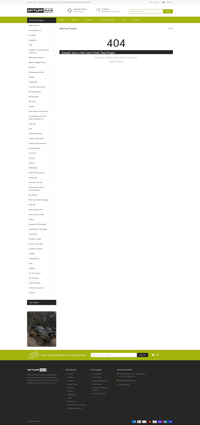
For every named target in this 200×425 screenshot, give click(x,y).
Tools (31, 263)
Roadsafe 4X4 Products (37, 224)
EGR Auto (32, 101)
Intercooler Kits (34, 148)
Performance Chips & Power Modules (36, 188)
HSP (30, 129)
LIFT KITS (32, 153)
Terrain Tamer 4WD (36, 244)
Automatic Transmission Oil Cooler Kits (39, 51)
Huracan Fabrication (36, 138)
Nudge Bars (33, 178)
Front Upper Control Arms (38, 111)
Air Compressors (35, 30)
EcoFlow (32, 77)
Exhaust (32, 106)
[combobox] (151, 11)
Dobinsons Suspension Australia (100, 389)
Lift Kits (70, 374)
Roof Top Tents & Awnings (38, 200)
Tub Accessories (35, 273)
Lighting (32, 158)
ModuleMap (33, 168)
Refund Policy (97, 377)
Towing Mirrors (34, 258)
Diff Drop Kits (34, 97)
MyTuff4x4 (36, 421)
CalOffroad (33, 82)
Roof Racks (33, 234)
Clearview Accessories (37, 87)
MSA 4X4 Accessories (37, 173)
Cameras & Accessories (37, 143)
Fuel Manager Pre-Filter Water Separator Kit (37, 117)
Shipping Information (99, 381)
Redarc (31, 219)
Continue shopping (116, 62)
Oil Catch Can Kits (35, 182)
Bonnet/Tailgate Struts (37, 62)
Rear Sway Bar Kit (35, 210)
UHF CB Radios (34, 283)
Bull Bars (32, 67)
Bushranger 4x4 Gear (36, 72)
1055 (69, 398)
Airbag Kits (33, 40)
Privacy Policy (97, 374)
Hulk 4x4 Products (35, 134)
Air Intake (32, 35)
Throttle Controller (35, 249)
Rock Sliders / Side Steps (38, 229)
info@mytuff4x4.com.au (127, 380)
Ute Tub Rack (34, 278)
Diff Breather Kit (35, 92)
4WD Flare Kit (34, 25)
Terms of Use (96, 384)
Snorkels (71, 381)
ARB (30, 45)
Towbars (32, 254)
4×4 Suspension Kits (99, 393)
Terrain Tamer (72, 384)
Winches (32, 293)
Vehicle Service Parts (36, 288)
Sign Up (142, 355)
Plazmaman (33, 195)
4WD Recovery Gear (36, 214)
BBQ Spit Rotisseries (36, 57)
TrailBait (32, 268)
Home (171, 28)
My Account (154, 2)
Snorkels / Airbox (35, 239)
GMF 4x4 (32, 124)
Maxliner (32, 163)
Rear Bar (32, 205)
